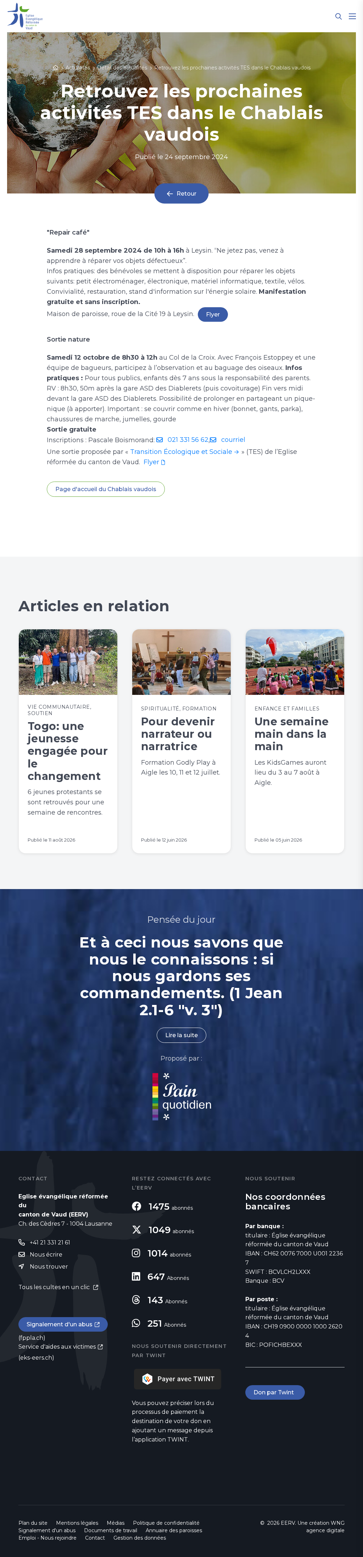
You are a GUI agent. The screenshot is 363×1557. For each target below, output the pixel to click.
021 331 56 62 (188, 440)
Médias (115, 1523)
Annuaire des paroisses (174, 1530)
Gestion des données (139, 1538)
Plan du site (33, 1523)
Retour (186, 193)
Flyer (213, 314)
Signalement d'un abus (60, 1324)
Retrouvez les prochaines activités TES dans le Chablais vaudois (232, 67)
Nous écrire (46, 1254)
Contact (95, 1538)
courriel (233, 440)
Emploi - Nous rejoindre (47, 1538)
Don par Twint (275, 1392)
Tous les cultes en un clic (54, 1287)
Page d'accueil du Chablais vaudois (105, 489)
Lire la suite (181, 1035)
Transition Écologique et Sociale (181, 452)
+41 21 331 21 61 (50, 1242)
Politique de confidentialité (166, 1523)
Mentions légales (77, 1523)
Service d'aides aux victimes (57, 1346)
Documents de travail (110, 1530)
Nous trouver (49, 1266)
